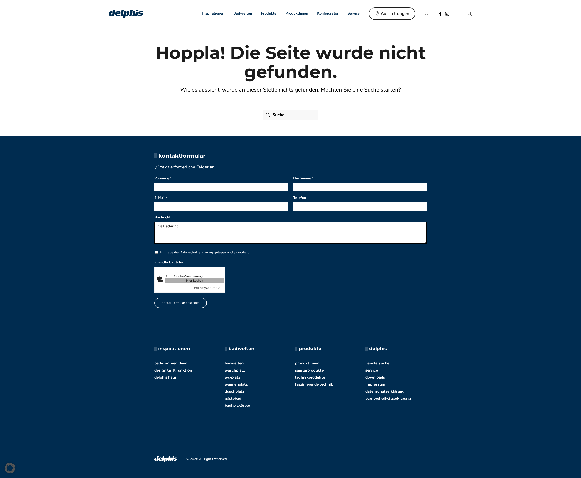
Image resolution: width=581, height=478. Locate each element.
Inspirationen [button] (213, 13)
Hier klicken (194, 280)
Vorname (162, 178)
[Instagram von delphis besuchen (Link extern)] (447, 13)
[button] (426, 14)
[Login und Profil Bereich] (470, 13)
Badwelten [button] (242, 13)
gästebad (233, 398)
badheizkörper (237, 405)
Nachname (303, 178)
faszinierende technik (314, 384)
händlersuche (377, 363)
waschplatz (235, 370)
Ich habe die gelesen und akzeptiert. (204, 252)
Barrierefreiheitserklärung (388, 398)
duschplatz (234, 391)
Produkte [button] (268, 13)
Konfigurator (327, 13)
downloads (375, 377)
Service (371, 370)
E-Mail (160, 197)
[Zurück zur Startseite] (126, 14)
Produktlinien (297, 13)
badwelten (234, 363)
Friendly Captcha (168, 262)
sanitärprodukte (309, 370)
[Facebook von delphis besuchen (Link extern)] (440, 13)
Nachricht (162, 217)
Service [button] (353, 13)
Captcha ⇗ (207, 288)
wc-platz (232, 377)
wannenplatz (236, 384)
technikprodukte (310, 377)
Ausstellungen (395, 14)
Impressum (375, 384)
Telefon (299, 197)
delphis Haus (165, 377)
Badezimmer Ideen (170, 363)
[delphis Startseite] (165, 459)
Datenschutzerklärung (196, 252)
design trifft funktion (173, 370)
